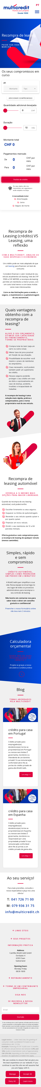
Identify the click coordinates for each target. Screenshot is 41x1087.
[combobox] (30, 89)
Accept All (27, 1074)
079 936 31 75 (23, 905)
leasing (11, 266)
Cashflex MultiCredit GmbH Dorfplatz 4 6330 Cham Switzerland (21, 957)
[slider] (5, 110)
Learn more (27, 1081)
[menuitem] (37, 5)
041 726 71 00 (22, 899)
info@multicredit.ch (22, 912)
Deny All (12, 1081)
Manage (12, 1074)
